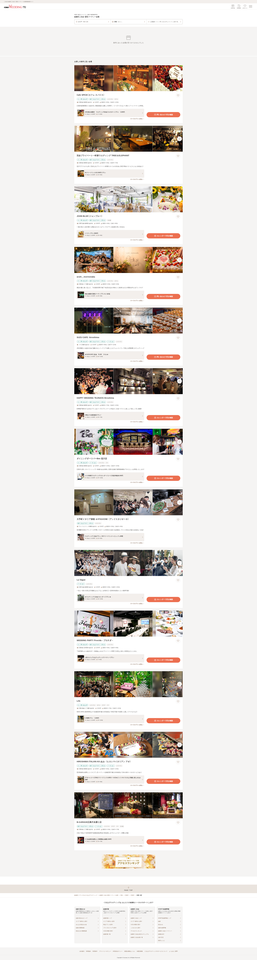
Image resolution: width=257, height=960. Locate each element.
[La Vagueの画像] (128, 563)
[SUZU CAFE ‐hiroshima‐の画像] (128, 321)
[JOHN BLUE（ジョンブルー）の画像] (128, 199)
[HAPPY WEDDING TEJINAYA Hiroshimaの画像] (128, 381)
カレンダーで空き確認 (165, 236)
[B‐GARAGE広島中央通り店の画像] (128, 805)
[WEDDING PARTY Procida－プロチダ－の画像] (128, 624)
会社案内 (82, 951)
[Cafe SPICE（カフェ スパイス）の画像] (128, 78)
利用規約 (88, 951)
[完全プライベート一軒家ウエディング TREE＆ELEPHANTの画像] (128, 139)
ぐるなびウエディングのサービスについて (155, 951)
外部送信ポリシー (117, 951)
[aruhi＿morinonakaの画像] (128, 260)
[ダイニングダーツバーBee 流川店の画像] (128, 442)
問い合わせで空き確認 (165, 114)
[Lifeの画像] (128, 684)
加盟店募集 (140, 951)
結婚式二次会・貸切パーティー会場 (108, 895)
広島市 (126, 895)
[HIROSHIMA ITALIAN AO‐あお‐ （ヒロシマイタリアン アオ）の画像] (128, 745)
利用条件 (95, 951)
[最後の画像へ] (179, 78)
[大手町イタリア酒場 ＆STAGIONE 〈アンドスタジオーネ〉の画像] (128, 502)
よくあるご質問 (173, 951)
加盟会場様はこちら (129, 951)
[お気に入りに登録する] (178, 95)
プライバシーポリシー (105, 951)
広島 (121, 895)
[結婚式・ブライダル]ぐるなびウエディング (85, 895)
